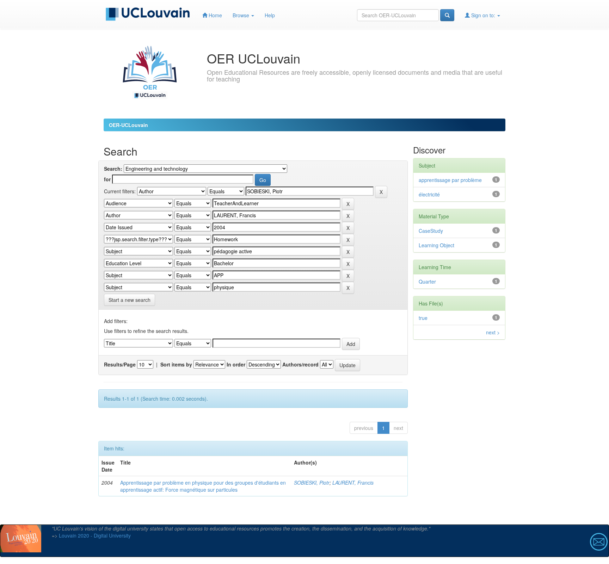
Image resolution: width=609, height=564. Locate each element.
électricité (429, 194)
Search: (113, 168)
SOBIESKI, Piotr (312, 482)
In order (236, 364)
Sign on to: (483, 15)
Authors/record (300, 364)
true (423, 317)
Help (270, 15)
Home (214, 15)
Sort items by (176, 364)
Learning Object (436, 245)
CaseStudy (431, 230)
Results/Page (120, 364)
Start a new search (129, 299)
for (107, 179)
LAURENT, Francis (353, 482)
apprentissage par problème (450, 179)
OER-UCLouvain (128, 124)
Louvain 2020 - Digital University (95, 535)
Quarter (427, 281)
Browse (242, 15)
